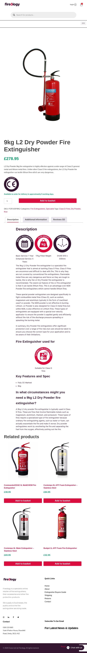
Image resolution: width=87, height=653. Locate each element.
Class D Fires (64, 209)
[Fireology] (12, 4)
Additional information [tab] (36, 219)
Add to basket (47, 200)
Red (5, 212)
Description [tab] (13, 219)
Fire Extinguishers (37, 209)
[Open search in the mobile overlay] (43, 15)
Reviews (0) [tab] (59, 219)
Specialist (50, 209)
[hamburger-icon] (83, 23)
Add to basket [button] (23, 500)
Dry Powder (75, 209)
